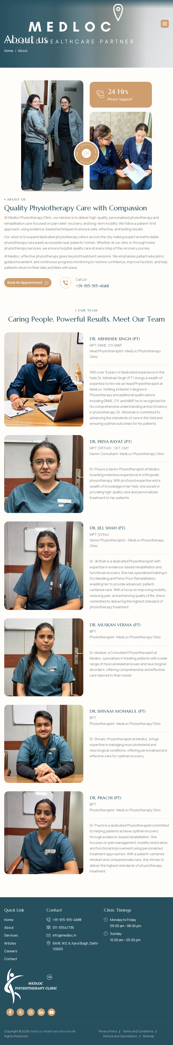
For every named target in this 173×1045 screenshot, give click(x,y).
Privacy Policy (108, 1031)
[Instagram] (31, 1012)
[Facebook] (10, 1012)
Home (8, 919)
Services (11, 935)
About (9, 927)
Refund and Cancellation (120, 1036)
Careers (10, 951)
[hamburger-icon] (165, 24)
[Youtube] (51, 1012)
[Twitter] (20, 1012)
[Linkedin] (41, 1012)
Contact (10, 959)
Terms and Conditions (137, 1031)
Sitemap (148, 1036)
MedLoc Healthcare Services (51, 1031)
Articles (10, 943)
